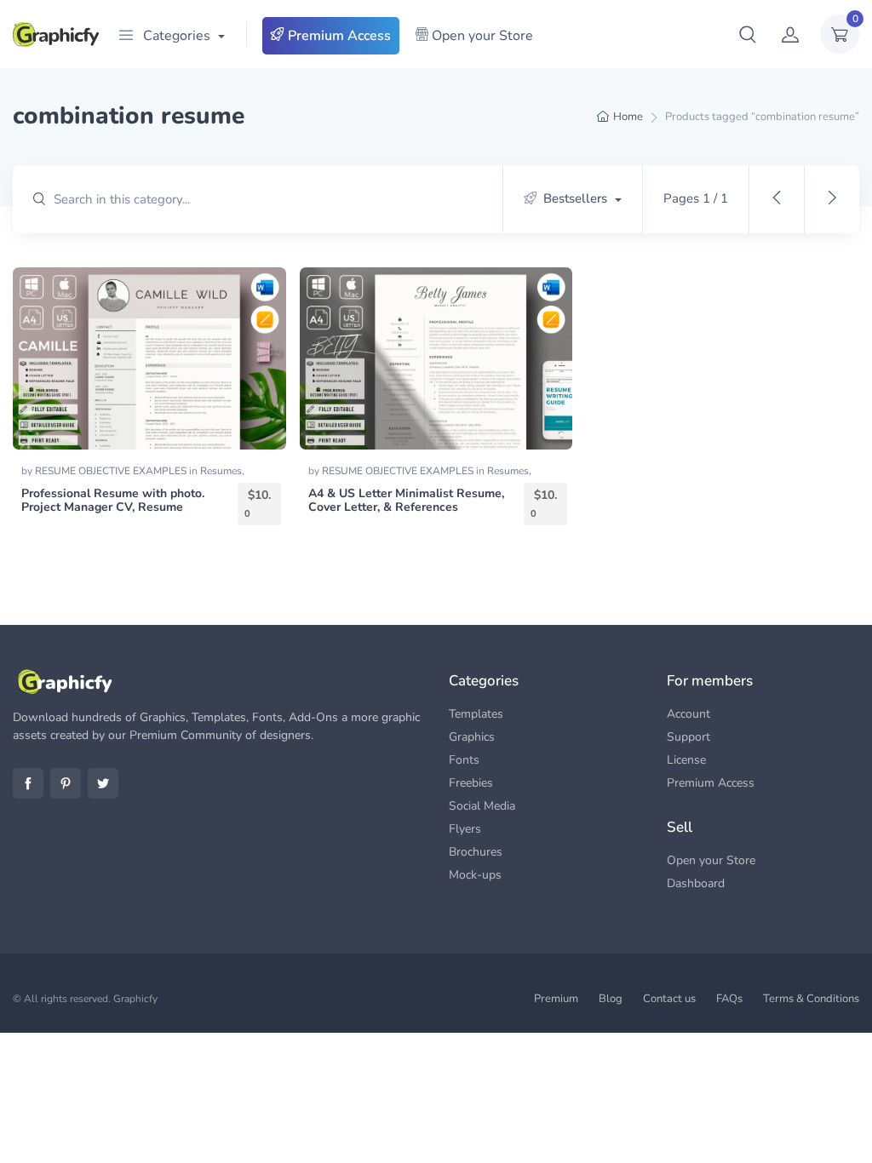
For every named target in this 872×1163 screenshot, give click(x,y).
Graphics (472, 737)
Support (688, 737)
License (686, 760)
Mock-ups (475, 875)
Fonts (464, 760)
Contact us (669, 998)
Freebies (471, 783)
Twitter (103, 783)
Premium (556, 998)
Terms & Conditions (811, 998)
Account (688, 714)
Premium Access (337, 35)
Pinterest (65, 783)
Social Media (482, 806)
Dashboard (696, 883)
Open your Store (480, 35)
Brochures (475, 852)
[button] (747, 34)
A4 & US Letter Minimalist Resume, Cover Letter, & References (406, 500)
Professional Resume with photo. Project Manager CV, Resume (112, 500)
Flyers (465, 829)
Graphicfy (135, 998)
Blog (610, 998)
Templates (476, 714)
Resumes (221, 471)
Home (628, 116)
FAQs (729, 998)
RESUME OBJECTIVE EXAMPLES (112, 471)
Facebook (28, 783)
